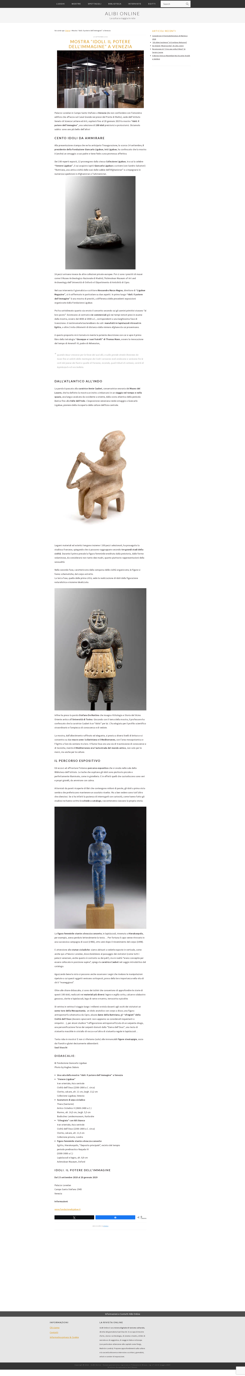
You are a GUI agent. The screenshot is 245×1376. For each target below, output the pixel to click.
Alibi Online (122, 13)
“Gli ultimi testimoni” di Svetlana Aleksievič (169, 42)
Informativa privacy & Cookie (64, 1337)
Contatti (54, 1332)
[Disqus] (100, 1272)
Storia (67, 30)
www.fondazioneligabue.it (67, 1209)
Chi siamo (54, 1327)
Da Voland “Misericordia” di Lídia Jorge (168, 46)
